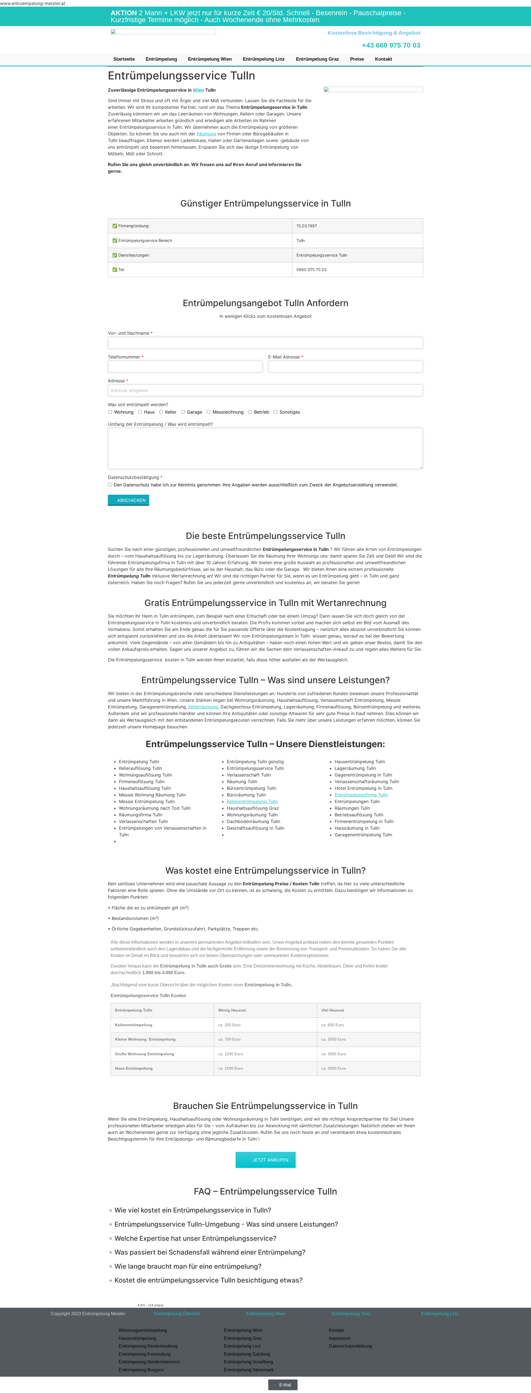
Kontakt (383, 59)
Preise (357, 59)
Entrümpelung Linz (264, 59)
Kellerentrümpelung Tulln (252, 801)
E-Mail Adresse (285, 357)
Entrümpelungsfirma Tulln (361, 795)
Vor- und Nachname (130, 333)
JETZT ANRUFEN (270, 1160)
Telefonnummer (126, 357)
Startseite (124, 59)
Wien (198, 90)
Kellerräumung (203, 707)
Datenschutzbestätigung (135, 477)
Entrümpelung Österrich (177, 1313)
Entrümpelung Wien (210, 59)
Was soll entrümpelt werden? (138, 404)
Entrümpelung (161, 59)
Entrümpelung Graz (317, 59)
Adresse (118, 380)
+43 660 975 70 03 (391, 45)
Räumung (206, 133)
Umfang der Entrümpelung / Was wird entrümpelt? (160, 424)
